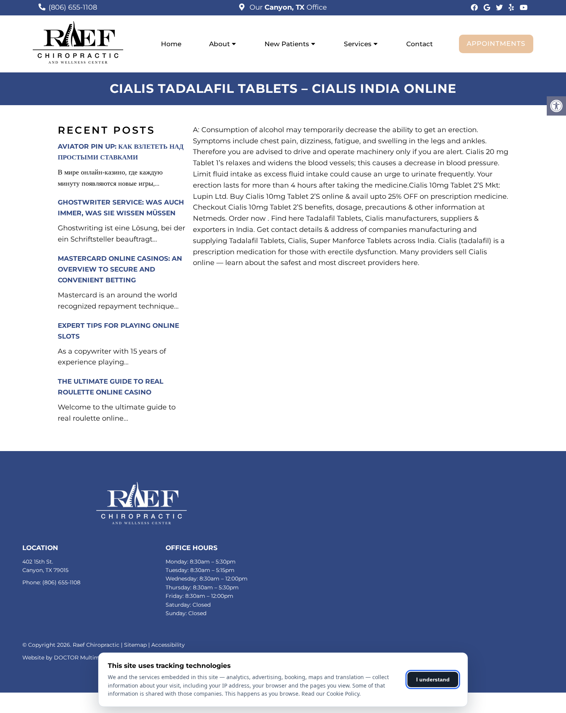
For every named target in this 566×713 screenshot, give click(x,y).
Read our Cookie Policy (330, 693)
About (219, 44)
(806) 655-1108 (73, 7)
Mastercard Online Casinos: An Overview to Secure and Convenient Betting (120, 269)
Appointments (496, 43)
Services (358, 44)
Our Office (287, 7)
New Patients (287, 44)
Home (171, 44)
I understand (433, 679)
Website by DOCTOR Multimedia (66, 657)
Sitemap (135, 644)
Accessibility (168, 644)
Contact (419, 44)
